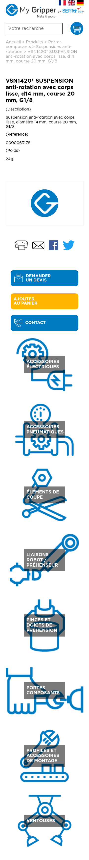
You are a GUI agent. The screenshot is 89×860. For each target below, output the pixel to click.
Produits (34, 42)
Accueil (13, 42)
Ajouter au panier (25, 301)
